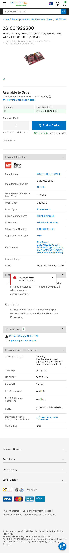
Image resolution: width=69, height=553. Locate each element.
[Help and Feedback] (62, 546)
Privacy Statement (11, 510)
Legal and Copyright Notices (37, 510)
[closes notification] (52, 277)
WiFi (39, 235)
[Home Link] (25, 4)
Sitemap (52, 514)
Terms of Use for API (35, 514)
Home (6, 19)
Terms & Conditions (12, 514)
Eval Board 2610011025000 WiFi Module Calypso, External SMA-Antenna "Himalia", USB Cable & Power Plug (50, 247)
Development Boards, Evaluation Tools (32, 19)
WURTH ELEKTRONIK (48, 174)
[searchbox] (32, 11)
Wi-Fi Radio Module (47, 222)
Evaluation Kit (44, 209)
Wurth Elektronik (45, 216)
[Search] (63, 11)
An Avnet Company (12, 531)
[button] (4, 4)
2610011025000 (45, 229)
